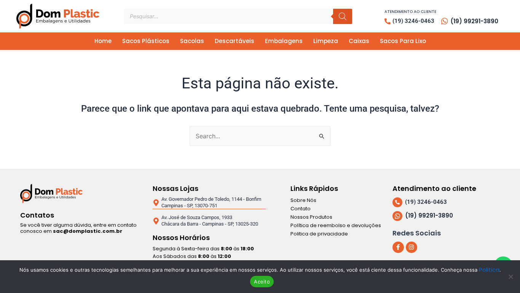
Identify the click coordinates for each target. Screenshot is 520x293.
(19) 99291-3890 (474, 21)
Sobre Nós (303, 200)
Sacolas (192, 41)
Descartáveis (234, 41)
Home (103, 41)
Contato (300, 208)
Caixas (359, 41)
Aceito (262, 282)
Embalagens (284, 41)
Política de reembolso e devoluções (335, 225)
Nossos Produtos (311, 217)
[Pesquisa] (342, 16)
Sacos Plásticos (145, 41)
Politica (489, 270)
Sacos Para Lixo (403, 41)
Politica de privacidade (319, 233)
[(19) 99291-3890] (444, 21)
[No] (510, 276)
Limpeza (325, 41)
